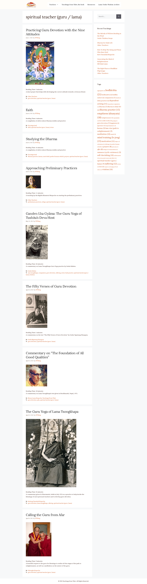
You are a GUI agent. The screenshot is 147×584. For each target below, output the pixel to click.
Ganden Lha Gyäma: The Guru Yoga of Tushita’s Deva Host (54, 215)
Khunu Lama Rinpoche (35, 398)
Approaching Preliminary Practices (51, 168)
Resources (91, 5)
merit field (46, 156)
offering (58, 273)
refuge (44, 202)
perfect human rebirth (57, 156)
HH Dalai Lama (102, 64)
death (118, 98)
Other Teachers (32, 96)
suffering (111, 163)
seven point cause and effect (107, 158)
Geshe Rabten (32, 271)
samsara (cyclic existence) (109, 152)
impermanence (111, 125)
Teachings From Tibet (49, 398)
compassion (42, 273)
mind (113, 134)
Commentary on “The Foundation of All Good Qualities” (55, 355)
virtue (52, 127)
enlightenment (107, 118)
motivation (108, 141)
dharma (103, 107)
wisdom (32, 275)
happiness (114, 123)
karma (41, 156)
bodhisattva (107, 95)
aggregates (101, 90)
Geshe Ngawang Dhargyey (36, 339)
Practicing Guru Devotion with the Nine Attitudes (55, 32)
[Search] (118, 16)
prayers (66, 156)
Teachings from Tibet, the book (73, 5)
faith (29, 127)
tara (101, 167)
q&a (38, 400)
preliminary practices (34, 202)
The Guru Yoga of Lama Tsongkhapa (52, 411)
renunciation (113, 149)
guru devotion (32, 98)
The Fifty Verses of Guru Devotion (51, 286)
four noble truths (105, 121)
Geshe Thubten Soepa (104, 38)
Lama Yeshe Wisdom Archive (108, 5)
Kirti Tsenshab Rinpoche (106, 55)
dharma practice (33, 156)
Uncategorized (32, 125)
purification (115, 147)
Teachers (52, 5)
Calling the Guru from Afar (45, 515)
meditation (103, 134)
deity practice (103, 101)
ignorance (101, 126)
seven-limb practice (67, 273)
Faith (29, 110)
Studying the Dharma (41, 139)
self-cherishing (105, 155)
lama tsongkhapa (42, 503)
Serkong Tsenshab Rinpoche (36, 501)
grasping (114, 121)
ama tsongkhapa (33, 273)
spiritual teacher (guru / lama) (46, 98)
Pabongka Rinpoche (34, 570)
